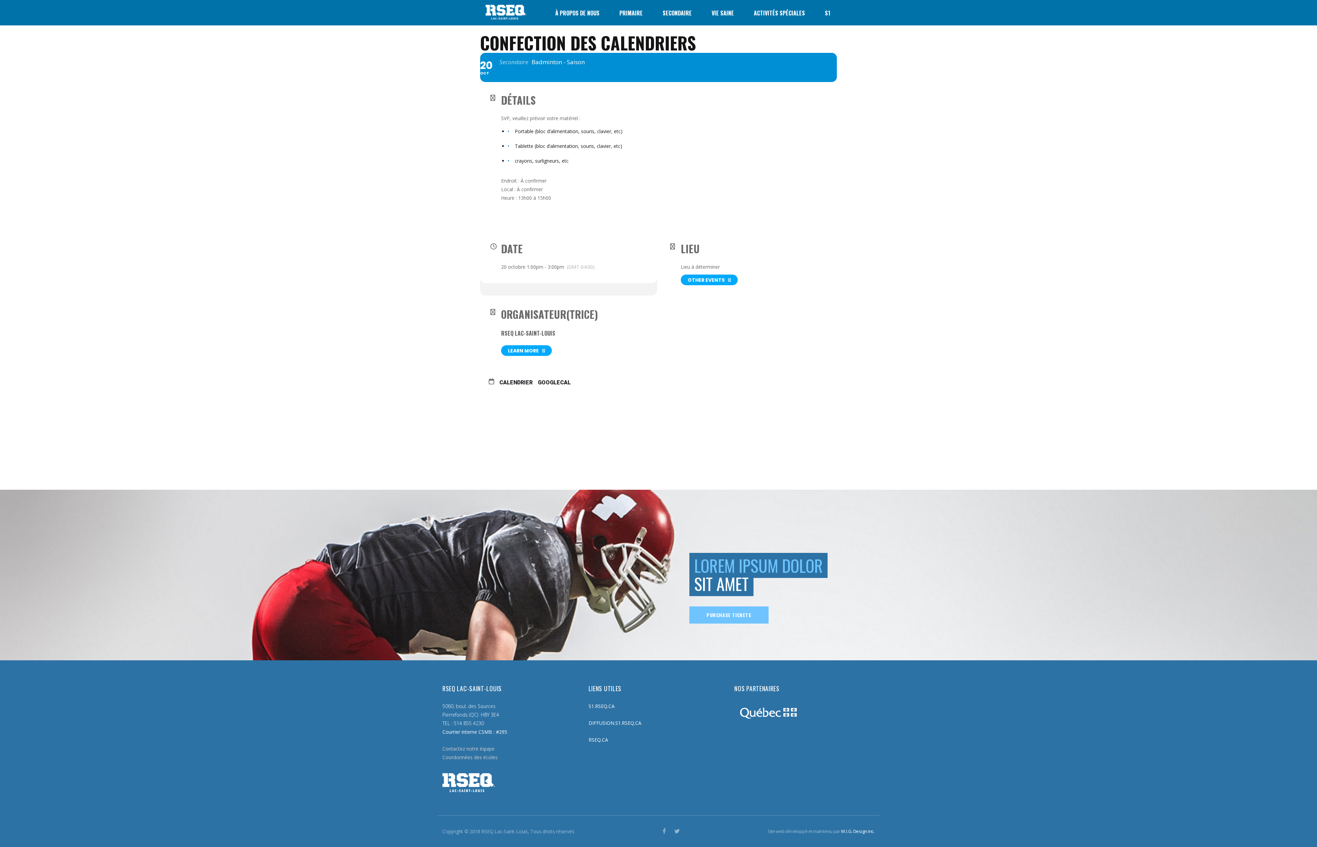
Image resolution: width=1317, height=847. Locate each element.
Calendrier (516, 382)
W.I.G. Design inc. (858, 831)
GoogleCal (554, 382)
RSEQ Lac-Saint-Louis (528, 333)
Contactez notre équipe (468, 748)
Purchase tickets (729, 614)
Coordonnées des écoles (470, 757)
